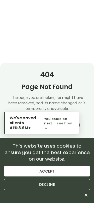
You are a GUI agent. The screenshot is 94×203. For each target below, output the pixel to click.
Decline (47, 184)
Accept (47, 171)
